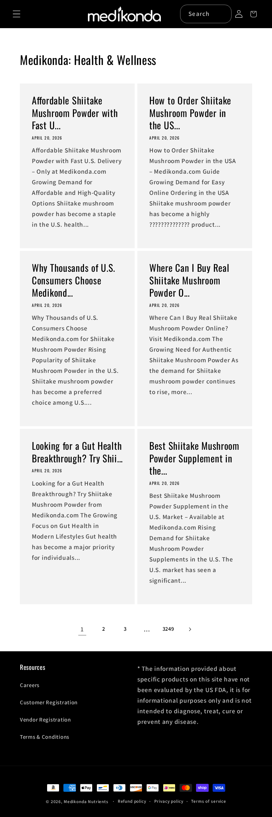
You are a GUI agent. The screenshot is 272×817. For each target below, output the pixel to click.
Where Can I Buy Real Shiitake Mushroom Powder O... (189, 280)
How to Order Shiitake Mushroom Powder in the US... (190, 112)
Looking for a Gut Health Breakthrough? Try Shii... (77, 452)
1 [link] (82, 629)
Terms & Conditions (44, 736)
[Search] (223, 14)
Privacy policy (168, 801)
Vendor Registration (45, 719)
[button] (17, 14)
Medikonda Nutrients (86, 801)
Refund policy (132, 801)
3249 (168, 628)
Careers (29, 685)
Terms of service (208, 801)
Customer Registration (49, 702)
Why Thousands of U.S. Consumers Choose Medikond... (73, 280)
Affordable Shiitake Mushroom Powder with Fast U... (75, 112)
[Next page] (190, 629)
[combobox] (205, 14)
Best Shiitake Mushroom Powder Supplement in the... (194, 458)
